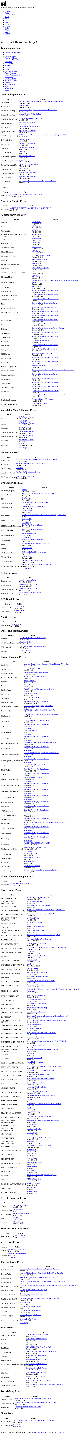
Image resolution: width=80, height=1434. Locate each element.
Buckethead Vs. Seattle (34, 1162)
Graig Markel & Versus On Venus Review (44, 714)
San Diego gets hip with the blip (29, 126)
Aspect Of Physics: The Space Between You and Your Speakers (53, 370)
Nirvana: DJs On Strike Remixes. (33, 506)
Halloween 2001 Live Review (32, 560)
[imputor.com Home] (3, 6)
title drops (16, 1218)
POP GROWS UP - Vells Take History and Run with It (44, 1385)
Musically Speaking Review (28, 580)
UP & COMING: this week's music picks (37, 720)
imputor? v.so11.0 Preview (27, 131)
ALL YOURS (17, 1424)
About (7, 30)
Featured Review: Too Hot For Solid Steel (36, 543)
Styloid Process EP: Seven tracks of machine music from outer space (42, 1281)
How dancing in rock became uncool (32, 1294)
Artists (7, 13)
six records (8, 82)
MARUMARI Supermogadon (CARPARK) (38, 706)
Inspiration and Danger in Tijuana (30, 592)
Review (36, 263)
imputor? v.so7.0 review (26, 147)
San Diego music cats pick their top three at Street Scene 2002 (40, 1298)
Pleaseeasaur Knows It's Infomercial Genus (41, 1070)
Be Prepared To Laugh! (34, 922)
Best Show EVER (33, 918)
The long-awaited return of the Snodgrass (33, 1290)
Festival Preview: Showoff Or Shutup (39, 1116)
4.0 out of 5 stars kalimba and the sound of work (26, 194)
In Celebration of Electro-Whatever (30, 118)
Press (6, 20)
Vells (6, 86)
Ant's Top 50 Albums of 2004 (36, 1359)
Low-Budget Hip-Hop (34, 1129)
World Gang (9, 88)
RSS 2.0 (61, 1432)
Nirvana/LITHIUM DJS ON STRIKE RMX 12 (38, 494)
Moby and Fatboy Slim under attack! (34, 552)
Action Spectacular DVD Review (38, 897)
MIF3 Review (36, 222)
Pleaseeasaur (9, 77)
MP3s (7, 17)
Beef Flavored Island (33, 1183)
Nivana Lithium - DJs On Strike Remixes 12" (37, 502)
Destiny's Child (25, 1302)
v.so (6, 22)
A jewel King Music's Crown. (22, 1205)
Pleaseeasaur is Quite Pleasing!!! (37, 1003)
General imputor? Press (12, 52)
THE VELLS (38, 1347)
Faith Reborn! (31, 1154)
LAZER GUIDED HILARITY (37, 956)
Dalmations (19, 468)
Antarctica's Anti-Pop (29, 533)
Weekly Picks (30, 1343)
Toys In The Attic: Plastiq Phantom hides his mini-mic (41, 753)
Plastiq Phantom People (13, 75)
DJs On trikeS (26, 498)
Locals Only (23, 160)
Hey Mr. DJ (28, 814)
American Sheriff (10, 56)
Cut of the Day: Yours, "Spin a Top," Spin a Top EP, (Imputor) (33, 1420)
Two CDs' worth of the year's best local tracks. (31, 463)
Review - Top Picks (40, 268)
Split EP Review (25, 650)
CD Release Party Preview (40, 340)
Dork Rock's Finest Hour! (35, 930)
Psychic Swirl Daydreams (21, 1213)
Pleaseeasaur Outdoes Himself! (37, 999)
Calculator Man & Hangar (13, 60)
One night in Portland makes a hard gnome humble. (41, 870)
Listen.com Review (25, 427)
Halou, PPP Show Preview (20, 883)
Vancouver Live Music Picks (36, 943)
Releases (8, 11)
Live (6, 32)
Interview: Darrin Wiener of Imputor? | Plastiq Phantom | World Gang (41, 101)
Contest (7, 26)
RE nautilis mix (16, 624)
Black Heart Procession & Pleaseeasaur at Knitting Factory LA (47, 1016)
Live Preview (31, 964)
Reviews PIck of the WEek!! (41, 255)
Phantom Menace (29, 861)
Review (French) (39, 259)
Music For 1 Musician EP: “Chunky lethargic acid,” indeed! (39, 1269)
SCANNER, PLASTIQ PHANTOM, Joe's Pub (39, 710)
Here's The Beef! (32, 1166)
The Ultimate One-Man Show (36, 1012)
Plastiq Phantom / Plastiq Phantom (35, 676)
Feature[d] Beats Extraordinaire (29, 164)
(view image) (23, 421)
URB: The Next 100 (30, 730)
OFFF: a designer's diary (32, 668)
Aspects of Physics (11, 58)
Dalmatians (8, 62)
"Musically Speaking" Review (29, 584)
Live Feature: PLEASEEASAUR (38, 1074)
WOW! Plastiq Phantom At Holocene (36, 672)
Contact (7, 34)
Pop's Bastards (27, 548)
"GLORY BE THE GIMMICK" (37, 972)
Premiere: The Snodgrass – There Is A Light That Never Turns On (41, 1273)
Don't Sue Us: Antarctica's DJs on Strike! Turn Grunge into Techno (44, 515)
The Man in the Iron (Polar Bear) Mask (39, 939)
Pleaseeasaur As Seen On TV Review (39, 1137)
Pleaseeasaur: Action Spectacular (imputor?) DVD (43, 935)
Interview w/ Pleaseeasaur (35, 1037)
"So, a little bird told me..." (27, 431)
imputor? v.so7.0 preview (27, 156)
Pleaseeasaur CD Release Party (37, 1008)
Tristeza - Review (30, 1306)
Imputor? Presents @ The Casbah (30, 114)
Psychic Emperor (10, 79)
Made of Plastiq (24, 106)
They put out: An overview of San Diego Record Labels (37, 181)
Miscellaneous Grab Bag (35, 901)
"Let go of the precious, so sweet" (37, 1334)
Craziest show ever (33, 968)
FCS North (8, 67)
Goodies (8, 24)
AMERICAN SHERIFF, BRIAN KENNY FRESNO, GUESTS (30, 208)
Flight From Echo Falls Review (36, 1339)
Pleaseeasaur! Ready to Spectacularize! (39, 905)
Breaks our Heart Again (16, 1249)
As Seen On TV (32, 1187)
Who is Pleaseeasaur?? (34, 1024)
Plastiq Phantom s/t (30, 681)
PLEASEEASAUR (33, 1112)
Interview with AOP (38, 366)
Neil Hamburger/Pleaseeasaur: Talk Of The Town (43, 1049)
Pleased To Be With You (35, 1062)
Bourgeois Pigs (27, 519)
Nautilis (7, 69)
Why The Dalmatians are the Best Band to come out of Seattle (36, 459)
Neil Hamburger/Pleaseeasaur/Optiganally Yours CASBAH (46, 1041)
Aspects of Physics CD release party (44, 399)
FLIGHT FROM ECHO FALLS (37, 1376)
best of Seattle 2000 (30, 853)
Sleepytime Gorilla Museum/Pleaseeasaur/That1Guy (44, 1066)
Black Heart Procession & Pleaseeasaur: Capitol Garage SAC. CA (48, 1020)
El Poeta (8, 65)
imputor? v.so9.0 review (26, 139)
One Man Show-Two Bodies (36, 1083)
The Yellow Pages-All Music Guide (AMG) (41, 981)
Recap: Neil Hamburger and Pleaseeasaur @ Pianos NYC (46, 910)
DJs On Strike (9, 64)
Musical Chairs (32, 1125)
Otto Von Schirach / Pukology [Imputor (33, 646)
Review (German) (48, 395)
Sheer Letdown (32, 1158)
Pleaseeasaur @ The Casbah (36, 985)
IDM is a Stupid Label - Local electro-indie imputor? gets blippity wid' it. (43, 135)
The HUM (30, 951)
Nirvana (24, 490)
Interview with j (24, 168)
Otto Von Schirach (11, 71)
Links (7, 28)
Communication (18, 1209)
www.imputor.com (41, 1432)
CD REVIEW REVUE (31, 697)
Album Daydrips (18, 1222)
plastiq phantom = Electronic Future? (36, 847)
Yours (7, 90)
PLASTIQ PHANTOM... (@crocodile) (37, 843)
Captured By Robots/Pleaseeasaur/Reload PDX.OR (44, 1104)
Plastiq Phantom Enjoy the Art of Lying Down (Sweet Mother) (44, 822)
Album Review (29, 685)
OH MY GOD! (32, 1099)
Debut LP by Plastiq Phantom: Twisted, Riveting (40, 742)
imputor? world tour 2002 (27, 143)
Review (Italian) (48, 328)
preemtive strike (27, 510)
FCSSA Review (19, 606)
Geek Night (22, 151)
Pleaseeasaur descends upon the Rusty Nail (41, 1095)
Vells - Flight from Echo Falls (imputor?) (39, 1380)
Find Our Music (10, 15)
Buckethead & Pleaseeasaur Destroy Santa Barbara (43, 1120)
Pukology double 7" (26, 642)
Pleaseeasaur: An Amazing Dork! (38, 976)
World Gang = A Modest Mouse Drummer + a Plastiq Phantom (35, 1402)
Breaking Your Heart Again (17, 1253)
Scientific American (11, 80)
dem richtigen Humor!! (34, 1058)
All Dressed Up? (32, 1141)
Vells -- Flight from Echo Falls (36, 1372)
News (7, 19)
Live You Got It (32, 1133)
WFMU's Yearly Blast (34, 1179)
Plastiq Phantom (10, 73)
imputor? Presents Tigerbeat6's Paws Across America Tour (38, 110)
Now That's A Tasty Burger (36, 995)
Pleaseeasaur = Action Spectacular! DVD (40, 914)
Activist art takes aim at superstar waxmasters (37, 564)
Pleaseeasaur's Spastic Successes (37, 1091)
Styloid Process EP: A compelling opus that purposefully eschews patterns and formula (48, 1285)
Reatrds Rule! (31, 1150)
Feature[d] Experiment (39, 403)
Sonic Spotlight (32, 960)
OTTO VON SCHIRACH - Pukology (33, 638)
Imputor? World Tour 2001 (27, 172)
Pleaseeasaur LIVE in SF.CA (36, 1087)
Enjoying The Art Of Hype (33, 777)
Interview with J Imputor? (27, 122)
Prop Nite (30, 1108)
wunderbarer (31, 1054)
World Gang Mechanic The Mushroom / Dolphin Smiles (33, 1398)
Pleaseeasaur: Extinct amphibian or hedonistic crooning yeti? (46, 947)
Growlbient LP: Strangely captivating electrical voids (37, 1277)
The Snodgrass (10, 84)
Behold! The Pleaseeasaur (35, 926)
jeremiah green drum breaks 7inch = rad (28, 1407)
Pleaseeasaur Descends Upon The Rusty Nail (41, 1175)
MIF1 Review (36, 247)
